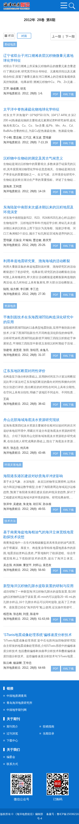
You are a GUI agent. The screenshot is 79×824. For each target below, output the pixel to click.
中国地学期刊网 (17, 709)
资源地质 (10, 306)
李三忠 (34, 289)
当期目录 (48, 733)
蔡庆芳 (47, 240)
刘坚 (26, 614)
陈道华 (34, 614)
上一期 (56, 36)
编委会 (11, 757)
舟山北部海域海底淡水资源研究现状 (31, 420)
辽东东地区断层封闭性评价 (24, 371)
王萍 (6, 88)
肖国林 (17, 565)
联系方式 (12, 764)
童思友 (47, 565)
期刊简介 (12, 726)
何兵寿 (24, 448)
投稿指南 (48, 726)
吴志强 (7, 565)
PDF (55, 94)
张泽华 (7, 504)
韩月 (6, 448)
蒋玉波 (37, 137)
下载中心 (12, 740)
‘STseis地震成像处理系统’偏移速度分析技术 (37, 635)
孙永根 (47, 504)
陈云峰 (7, 663)
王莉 (6, 399)
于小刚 (7, 137)
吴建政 (17, 504)
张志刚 (17, 614)
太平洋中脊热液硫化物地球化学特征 (31, 109)
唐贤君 (17, 350)
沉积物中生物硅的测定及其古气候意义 (33, 158)
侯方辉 (14, 289)
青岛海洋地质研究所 (19, 702)
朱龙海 (27, 504)
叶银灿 (27, 240)
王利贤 (17, 186)
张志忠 (14, 448)
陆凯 (6, 289)
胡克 (23, 88)
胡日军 (37, 504)
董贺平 (27, 565)
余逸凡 (44, 350)
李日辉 (24, 289)
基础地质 (10, 44)
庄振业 (17, 240)
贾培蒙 (47, 137)
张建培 (7, 350)
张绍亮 (34, 350)
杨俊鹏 (14, 88)
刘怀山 (37, 565)
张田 (26, 350)
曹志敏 (17, 137)
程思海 (7, 614)
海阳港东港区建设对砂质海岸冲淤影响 (33, 476)
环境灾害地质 (13, 464)
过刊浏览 (12, 733)
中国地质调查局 (17, 695)
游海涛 (7, 186)
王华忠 (27, 663)
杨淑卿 (17, 663)
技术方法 (10, 521)
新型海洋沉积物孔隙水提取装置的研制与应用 (38, 586)
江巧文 (27, 137)
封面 (24, 36)
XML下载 (68, 94)
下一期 (70, 36)
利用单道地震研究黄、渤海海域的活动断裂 (36, 261)
